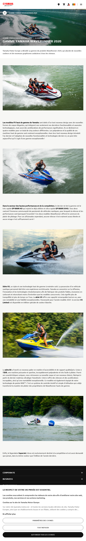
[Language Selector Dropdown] (74, 4)
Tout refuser (43, 528)
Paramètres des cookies (43, 520)
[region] (43, 513)
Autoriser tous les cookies (43, 535)
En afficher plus (9, 514)
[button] (81, 4)
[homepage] (8, 4)
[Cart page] (64, 4)
